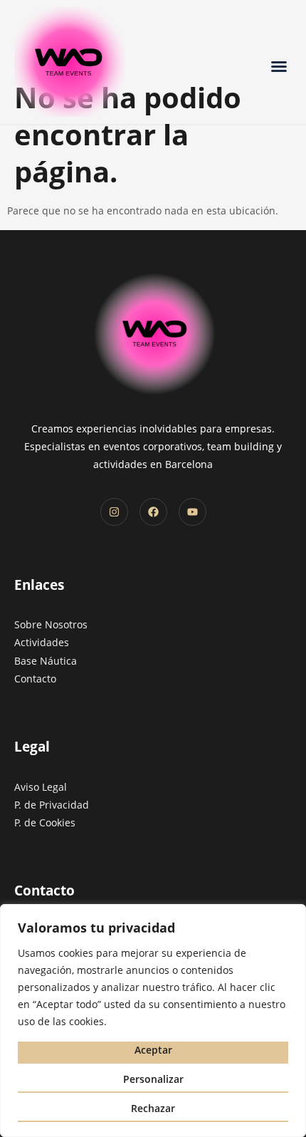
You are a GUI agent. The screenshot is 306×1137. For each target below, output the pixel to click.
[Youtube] (192, 512)
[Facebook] (153, 512)
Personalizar (153, 1079)
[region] (153, 1020)
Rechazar (153, 1108)
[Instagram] (114, 512)
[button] (279, 66)
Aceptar (153, 1049)
